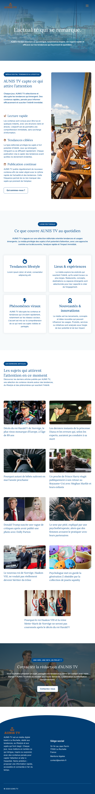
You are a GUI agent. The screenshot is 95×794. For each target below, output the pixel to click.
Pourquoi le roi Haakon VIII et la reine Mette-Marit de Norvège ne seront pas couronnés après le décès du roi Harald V (47, 623)
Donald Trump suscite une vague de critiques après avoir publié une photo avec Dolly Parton (24, 528)
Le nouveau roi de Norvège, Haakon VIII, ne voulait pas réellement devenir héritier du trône (23, 576)
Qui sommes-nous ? (16, 190)
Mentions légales (57, 756)
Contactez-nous (47, 689)
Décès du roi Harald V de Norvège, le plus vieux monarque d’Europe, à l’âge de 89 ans (24, 432)
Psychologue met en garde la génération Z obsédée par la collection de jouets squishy (65, 576)
